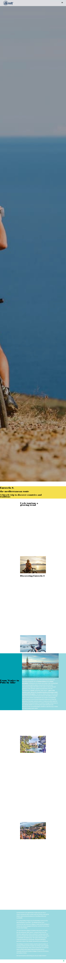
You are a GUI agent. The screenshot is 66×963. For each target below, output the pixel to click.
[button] (62, 3)
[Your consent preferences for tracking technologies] (64, 961)
